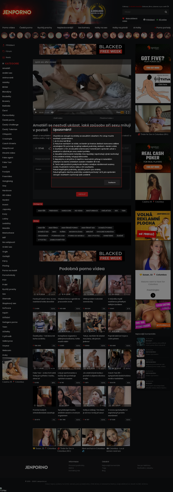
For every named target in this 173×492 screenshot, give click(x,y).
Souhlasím (112, 182)
